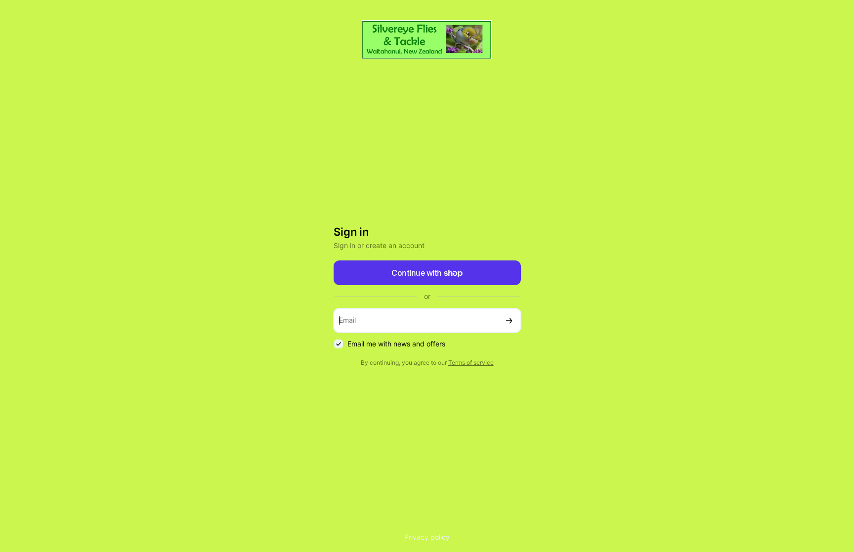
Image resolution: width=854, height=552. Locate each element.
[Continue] (509, 320)
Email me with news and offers (396, 344)
